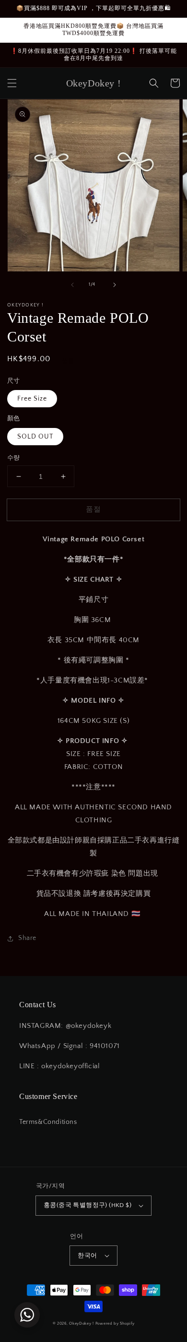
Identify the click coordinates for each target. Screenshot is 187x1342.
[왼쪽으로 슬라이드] (72, 284)
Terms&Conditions (48, 1122)
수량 (13, 457)
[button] (12, 83)
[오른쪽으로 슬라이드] (114, 284)
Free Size (32, 399)
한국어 (87, 1255)
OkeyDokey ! (81, 1323)
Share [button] (27, 938)
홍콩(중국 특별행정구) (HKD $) (87, 1205)
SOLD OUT (35, 436)
